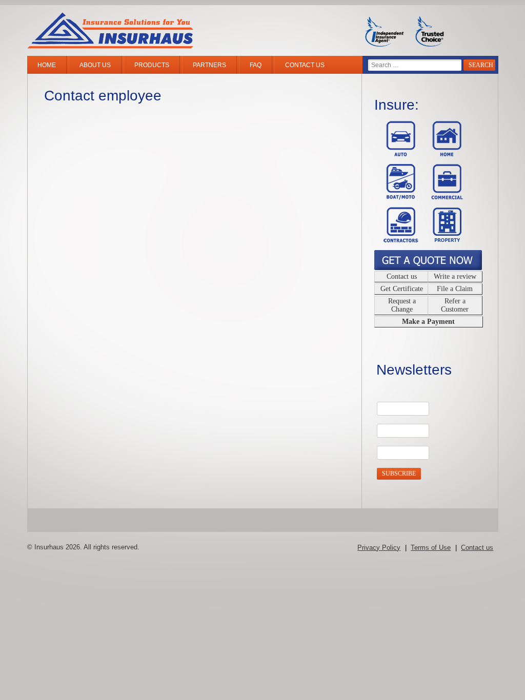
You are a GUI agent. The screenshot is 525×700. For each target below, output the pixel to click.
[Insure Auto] (398, 153)
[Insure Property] (444, 239)
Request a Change (402, 305)
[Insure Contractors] (398, 239)
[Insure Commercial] (444, 196)
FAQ (255, 65)
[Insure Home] (444, 153)
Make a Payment (428, 321)
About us (95, 65)
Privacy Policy (378, 547)
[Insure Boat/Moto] (398, 196)
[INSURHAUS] (110, 32)
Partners (209, 65)
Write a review (455, 276)
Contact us (305, 65)
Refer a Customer (455, 305)
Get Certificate (401, 289)
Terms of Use (431, 547)
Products (151, 65)
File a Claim (455, 289)
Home (46, 65)
